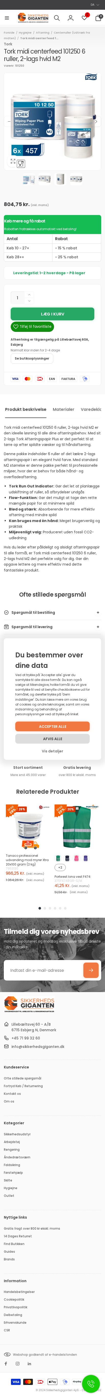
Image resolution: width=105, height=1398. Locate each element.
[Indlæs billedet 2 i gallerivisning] (44, 179)
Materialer (63, 409)
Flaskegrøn (58, 858)
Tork (8, 44)
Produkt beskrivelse (25, 409)
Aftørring (42, 32)
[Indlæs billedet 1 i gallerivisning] (29, 179)
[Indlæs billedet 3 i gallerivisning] (60, 179)
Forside (9, 32)
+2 (60, 867)
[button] (6, 18)
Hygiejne (25, 32)
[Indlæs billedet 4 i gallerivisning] (76, 179)
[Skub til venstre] (9, 121)
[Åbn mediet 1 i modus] (52, 121)
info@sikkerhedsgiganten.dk (37, 1046)
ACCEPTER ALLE (52, 726)
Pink (76, 858)
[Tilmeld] (91, 970)
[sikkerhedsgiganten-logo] (29, 1012)
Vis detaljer (52, 751)
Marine (67, 858)
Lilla (85, 858)
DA (92, 5)
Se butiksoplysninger (32, 358)
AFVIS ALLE (52, 738)
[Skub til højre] (95, 121)
